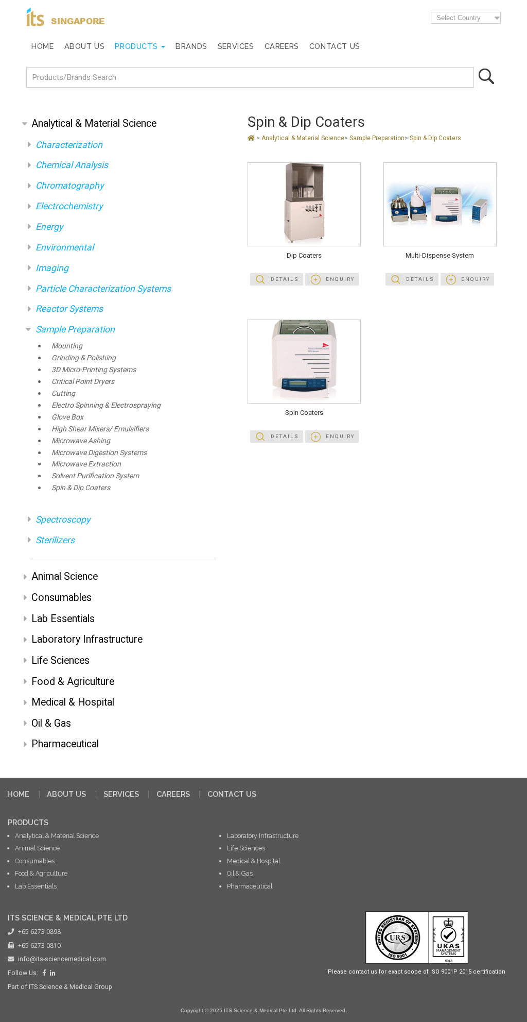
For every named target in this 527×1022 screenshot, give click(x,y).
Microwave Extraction (86, 464)
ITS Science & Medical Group (70, 987)
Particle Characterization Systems (103, 288)
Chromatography (69, 185)
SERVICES (121, 794)
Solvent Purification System (95, 476)
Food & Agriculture (72, 682)
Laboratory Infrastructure (87, 639)
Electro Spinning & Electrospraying (106, 405)
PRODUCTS (28, 822)
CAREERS (173, 794)
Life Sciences (60, 660)
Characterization (69, 145)
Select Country (458, 18)
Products (136, 46)
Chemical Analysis (72, 165)
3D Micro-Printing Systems (93, 370)
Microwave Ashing (80, 441)
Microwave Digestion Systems (99, 453)
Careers (282, 46)
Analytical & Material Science (93, 123)
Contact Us (334, 46)
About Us (84, 46)
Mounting (66, 346)
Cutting (63, 393)
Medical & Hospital (72, 702)
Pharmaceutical (65, 744)
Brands (191, 46)
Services (236, 46)
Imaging (52, 268)
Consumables (61, 598)
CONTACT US (231, 794)
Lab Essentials (63, 619)
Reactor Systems (69, 309)
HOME (18, 794)
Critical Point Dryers (82, 382)
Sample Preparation (75, 329)
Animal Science (64, 576)
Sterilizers (55, 540)
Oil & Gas (51, 723)
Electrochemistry (69, 206)
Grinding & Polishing (83, 358)
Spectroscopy (63, 519)
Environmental (65, 247)
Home (42, 46)
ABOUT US (66, 794)
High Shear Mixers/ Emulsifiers (100, 429)
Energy (49, 227)
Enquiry (340, 279)
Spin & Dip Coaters (80, 488)
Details (285, 279)
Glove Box (67, 417)
